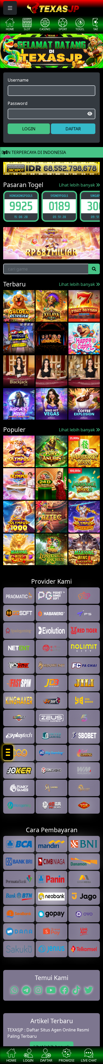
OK (52, 557)
